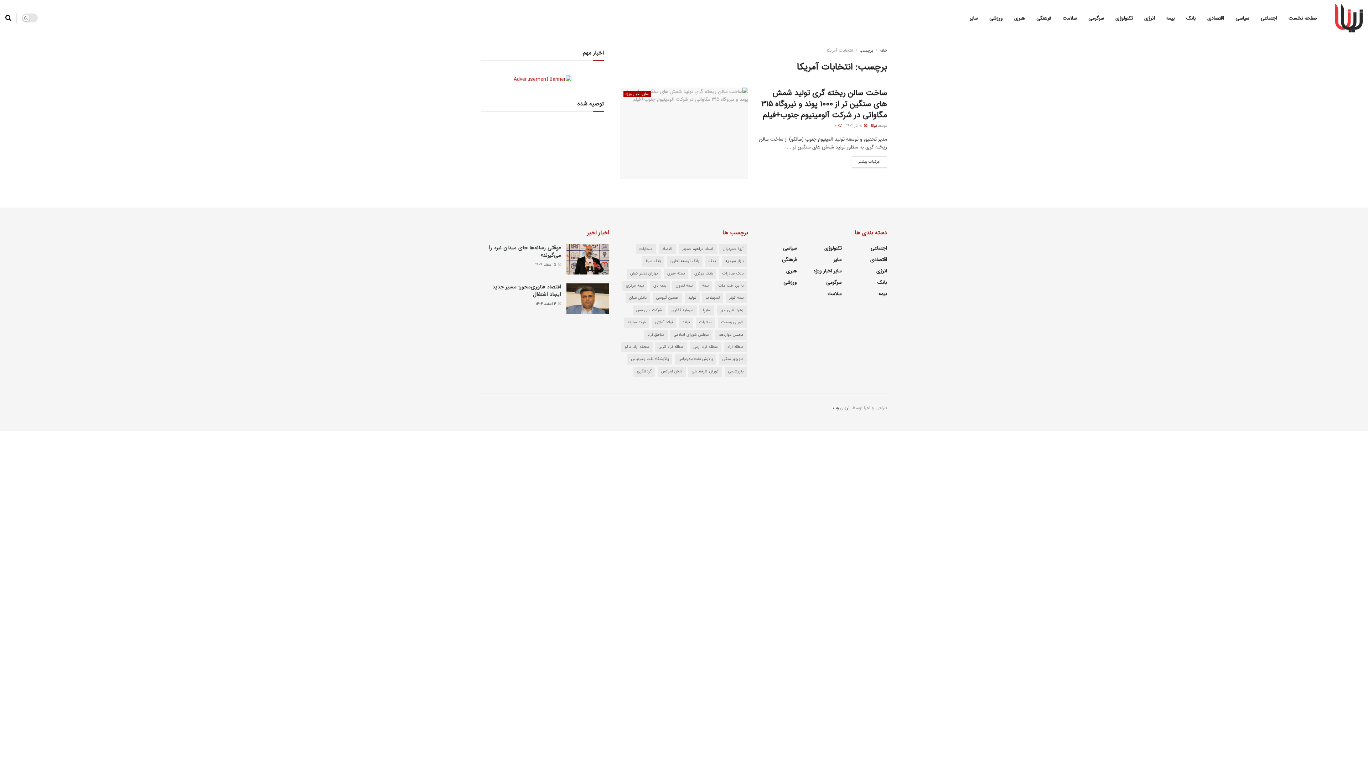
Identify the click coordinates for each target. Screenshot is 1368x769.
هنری (1019, 18)
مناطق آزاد (656, 335)
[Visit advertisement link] (542, 79)
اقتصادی (1215, 18)
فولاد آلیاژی (664, 322)
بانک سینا (653, 261)
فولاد (686, 322)
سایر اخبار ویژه (637, 94)
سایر (974, 18)
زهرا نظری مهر (731, 310)
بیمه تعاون (684, 286)
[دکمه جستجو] (8, 18)
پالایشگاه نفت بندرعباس (650, 359)
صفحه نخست (1303, 18)
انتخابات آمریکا (840, 50)
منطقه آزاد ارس (705, 347)
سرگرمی (1096, 18)
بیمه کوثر (736, 298)
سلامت (1070, 18)
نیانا (874, 126)
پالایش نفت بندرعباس (695, 359)
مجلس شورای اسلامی (691, 335)
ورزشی (996, 18)
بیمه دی (659, 286)
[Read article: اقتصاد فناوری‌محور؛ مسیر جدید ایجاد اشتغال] (587, 298)
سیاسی (1242, 18)
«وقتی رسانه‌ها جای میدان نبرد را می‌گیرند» (525, 252)
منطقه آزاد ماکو (637, 347)
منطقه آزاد (735, 347)
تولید (692, 298)
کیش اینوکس (671, 371)
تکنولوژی (1124, 18)
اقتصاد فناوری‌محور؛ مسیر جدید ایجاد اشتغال (526, 291)
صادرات (705, 322)
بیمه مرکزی (635, 286)
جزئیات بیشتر (866, 160)
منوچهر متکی (732, 359)
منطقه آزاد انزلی (671, 347)
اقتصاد (667, 249)
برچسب (866, 50)
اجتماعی (1269, 18)
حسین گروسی (667, 298)
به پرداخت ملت (730, 286)
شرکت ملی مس (649, 310)
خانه (883, 50)
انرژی (1149, 18)
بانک (1191, 18)
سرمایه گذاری (682, 310)
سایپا (707, 310)
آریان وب (841, 407)
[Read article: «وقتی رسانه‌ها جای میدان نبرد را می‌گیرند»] (587, 259)
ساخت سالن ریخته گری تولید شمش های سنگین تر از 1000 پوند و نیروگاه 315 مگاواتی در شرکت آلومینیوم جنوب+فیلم (824, 104)
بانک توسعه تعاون (684, 261)
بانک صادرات (732, 274)
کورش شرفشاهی (705, 371)
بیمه (1170, 18)
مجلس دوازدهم (731, 335)
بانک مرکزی (703, 274)
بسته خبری (676, 274)
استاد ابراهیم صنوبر (697, 249)
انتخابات (646, 249)
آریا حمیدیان (733, 249)
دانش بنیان (638, 298)
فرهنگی (1043, 18)
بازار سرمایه (734, 261)
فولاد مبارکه (637, 322)
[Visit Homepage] (1349, 18)
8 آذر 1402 (854, 126)
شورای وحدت (732, 322)
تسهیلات (713, 298)
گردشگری (644, 371)
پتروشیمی (735, 371)
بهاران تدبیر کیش (644, 274)
